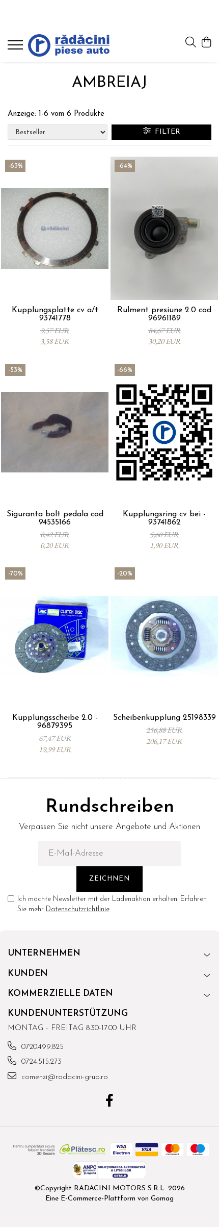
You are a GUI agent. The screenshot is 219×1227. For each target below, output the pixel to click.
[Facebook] (110, 1102)
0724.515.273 (40, 1062)
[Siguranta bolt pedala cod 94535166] (54, 432)
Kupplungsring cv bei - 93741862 (164, 518)
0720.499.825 (41, 1047)
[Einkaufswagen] (206, 43)
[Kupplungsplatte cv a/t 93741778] (54, 228)
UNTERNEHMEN (44, 953)
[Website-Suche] (190, 43)
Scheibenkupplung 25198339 (164, 718)
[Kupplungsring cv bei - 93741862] (164, 432)
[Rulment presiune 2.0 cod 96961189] (164, 228)
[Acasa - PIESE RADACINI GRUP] (69, 45)
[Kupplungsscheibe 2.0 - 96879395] (54, 636)
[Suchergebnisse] (16, 48)
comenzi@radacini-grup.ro (63, 1077)
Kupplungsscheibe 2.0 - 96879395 (55, 722)
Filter (165, 132)
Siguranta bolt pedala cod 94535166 (55, 518)
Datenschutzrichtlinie (78, 909)
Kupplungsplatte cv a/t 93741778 (55, 314)
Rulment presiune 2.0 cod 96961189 (164, 314)
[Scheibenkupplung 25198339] (164, 636)
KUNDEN (28, 973)
